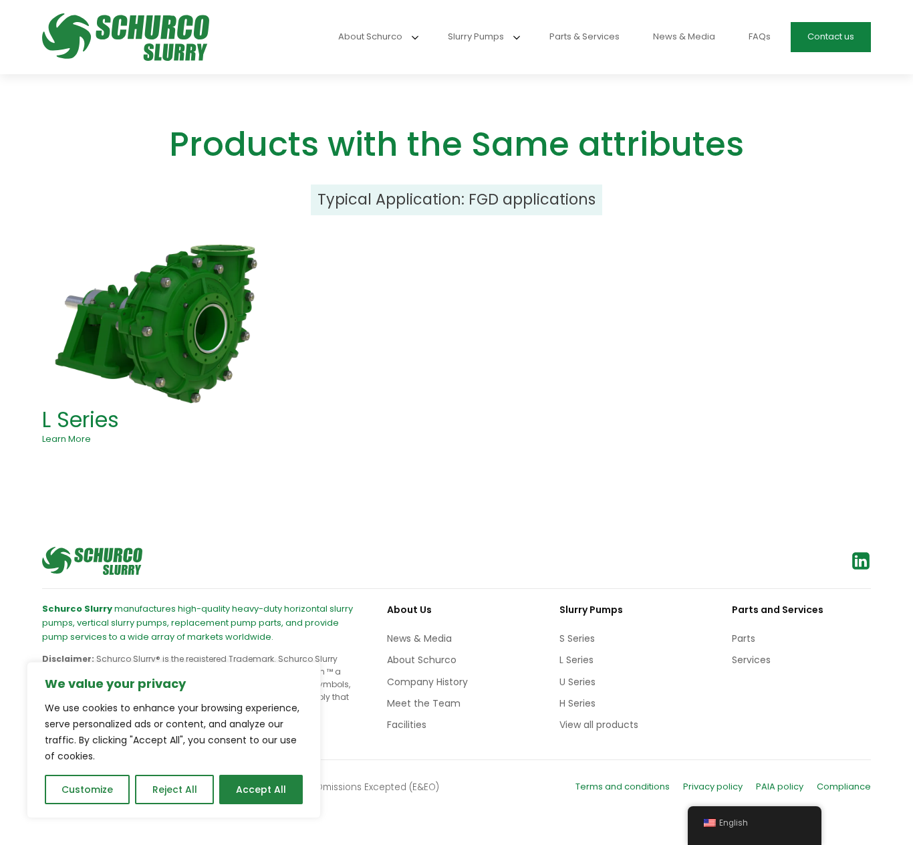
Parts (743, 638)
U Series (577, 682)
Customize (87, 789)
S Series (577, 638)
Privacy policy (713, 786)
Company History (427, 682)
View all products (598, 724)
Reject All (174, 789)
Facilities (406, 724)
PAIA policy (779, 786)
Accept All (261, 789)
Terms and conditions (622, 786)
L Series (80, 419)
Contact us (830, 36)
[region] (174, 740)
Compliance (844, 786)
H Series (577, 703)
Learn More (66, 439)
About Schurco (421, 660)
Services (751, 660)
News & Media (419, 638)
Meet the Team (424, 703)
